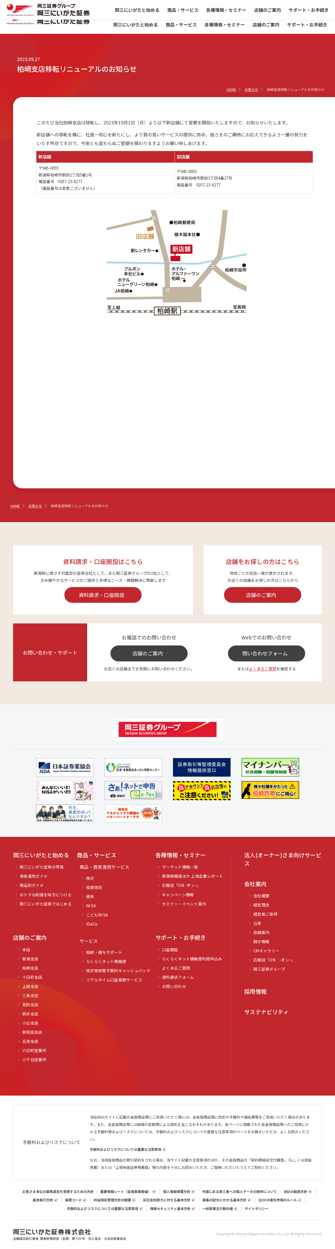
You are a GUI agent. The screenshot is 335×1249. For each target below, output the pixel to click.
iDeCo (92, 924)
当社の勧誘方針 (295, 1191)
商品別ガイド (32, 885)
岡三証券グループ (269, 969)
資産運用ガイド (34, 876)
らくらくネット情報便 (106, 961)
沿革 (257, 923)
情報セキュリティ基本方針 (170, 1208)
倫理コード (73, 1199)
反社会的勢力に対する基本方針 (167, 1199)
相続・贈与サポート (104, 952)
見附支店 (30, 1004)
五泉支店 (30, 1041)
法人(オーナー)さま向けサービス (282, 859)
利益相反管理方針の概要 (112, 1199)
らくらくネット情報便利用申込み (192, 958)
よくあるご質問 (262, 668)
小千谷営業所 (34, 1059)
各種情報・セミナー (225, 24)
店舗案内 (261, 932)
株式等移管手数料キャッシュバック (118, 970)
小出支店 (30, 1023)
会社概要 (261, 895)
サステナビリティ (266, 1012)
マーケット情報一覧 (180, 867)
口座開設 (170, 949)
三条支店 (30, 995)
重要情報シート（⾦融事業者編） (125, 1191)
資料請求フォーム (178, 977)
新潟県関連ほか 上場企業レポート (192, 876)
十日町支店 (32, 977)
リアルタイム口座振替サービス (114, 979)
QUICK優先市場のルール (277, 1199)
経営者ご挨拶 (265, 914)
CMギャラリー (266, 950)
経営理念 (261, 905)
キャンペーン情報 (178, 894)
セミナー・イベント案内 (184, 904)
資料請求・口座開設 (101, 594)
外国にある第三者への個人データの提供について (239, 1191)
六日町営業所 (34, 1050)
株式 (90, 878)
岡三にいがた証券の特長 (42, 867)
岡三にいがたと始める (135, 24)
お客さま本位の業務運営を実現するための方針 (58, 1191)
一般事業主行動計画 (217, 1208)
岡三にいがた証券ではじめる (46, 904)
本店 (26, 949)
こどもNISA (97, 915)
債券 (90, 896)
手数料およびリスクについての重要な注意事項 (125, 1149)
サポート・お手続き (307, 24)
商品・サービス (181, 24)
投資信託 (94, 887)
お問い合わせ (174, 986)
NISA (91, 905)
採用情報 (255, 991)
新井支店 (30, 1013)
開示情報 (261, 941)
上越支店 (30, 986)
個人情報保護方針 (176, 1191)
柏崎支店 (30, 968)
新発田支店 (32, 1032)
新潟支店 (30, 958)
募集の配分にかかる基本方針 (224, 1199)
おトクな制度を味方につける (46, 894)
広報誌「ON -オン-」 (181, 885)
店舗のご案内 (266, 24)
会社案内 (255, 884)
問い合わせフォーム (265, 653)
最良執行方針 (43, 1199)
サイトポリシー (257, 1208)
